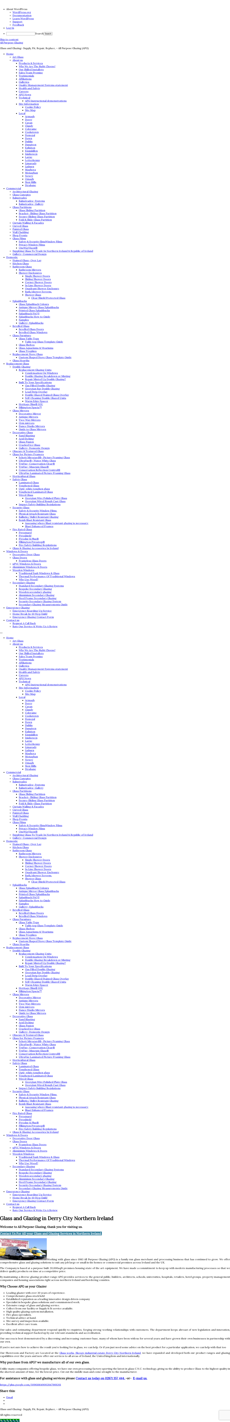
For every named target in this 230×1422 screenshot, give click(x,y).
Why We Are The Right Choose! (37, 66)
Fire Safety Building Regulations (38, 545)
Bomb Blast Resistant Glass (35, 520)
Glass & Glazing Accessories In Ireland (36, 548)
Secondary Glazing (24, 582)
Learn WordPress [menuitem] (23, 18)
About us (18, 60)
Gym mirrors (26, 423)
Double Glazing (22, 366)
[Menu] (1, 632)
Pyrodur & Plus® (29, 538)
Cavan (28, 122)
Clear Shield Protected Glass (48, 297)
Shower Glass (33, 294)
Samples (24, 319)
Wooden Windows (23, 570)
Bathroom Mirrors (30, 269)
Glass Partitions (22, 207)
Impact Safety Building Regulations (40, 504)
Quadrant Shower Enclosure (42, 288)
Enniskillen (31, 150)
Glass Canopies (22, 194)
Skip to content (9, 39)
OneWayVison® (28, 247)
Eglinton (30, 147)
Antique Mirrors (28, 416)
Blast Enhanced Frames (39, 526)
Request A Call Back (24, 623)
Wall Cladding (21, 232)
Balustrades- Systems (32, 200)
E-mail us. (140, 1378)
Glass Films (19, 238)
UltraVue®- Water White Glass (37, 460)
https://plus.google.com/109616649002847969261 (30, 1384)
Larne (28, 157)
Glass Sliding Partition (32, 210)
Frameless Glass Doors (32, 560)
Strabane (30, 185)
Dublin (29, 141)
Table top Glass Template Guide (44, 341)
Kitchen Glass (21, 263)
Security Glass (21, 507)
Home (10, 53)
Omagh (29, 179)
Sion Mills (30, 182)
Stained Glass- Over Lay (27, 260)
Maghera (30, 169)
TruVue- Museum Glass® (34, 466)
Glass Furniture (22, 335)
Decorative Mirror (30, 413)
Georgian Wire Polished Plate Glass (46, 498)
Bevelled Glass (21, 326)
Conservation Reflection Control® (39, 469)
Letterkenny (32, 160)
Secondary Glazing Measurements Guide (43, 604)
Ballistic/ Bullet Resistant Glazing (39, 516)
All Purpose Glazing (11, 42)
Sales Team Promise (31, 72)
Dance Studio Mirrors (32, 426)
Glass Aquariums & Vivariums (36, 347)
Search (39, 33)
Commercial (13, 188)
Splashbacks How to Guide (34, 316)
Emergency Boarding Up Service (32, 610)
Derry (28, 119)
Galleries (24, 82)
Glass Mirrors (21, 410)
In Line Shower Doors (38, 285)
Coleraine (31, 128)
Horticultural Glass (24, 476)
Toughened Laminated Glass (36, 491)
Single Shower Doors (37, 276)
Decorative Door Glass (26, 554)
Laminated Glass (29, 482)
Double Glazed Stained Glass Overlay (47, 394)
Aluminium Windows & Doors (30, 566)
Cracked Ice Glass (29, 444)
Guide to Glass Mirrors (32, 429)
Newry (29, 175)
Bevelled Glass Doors (31, 329)
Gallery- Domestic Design (34, 448)
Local (22, 113)
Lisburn (29, 166)
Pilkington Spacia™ (30, 407)
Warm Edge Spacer (36, 401)
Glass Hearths (21, 360)
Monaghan (31, 172)
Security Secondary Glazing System (40, 601)
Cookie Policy (33, 107)
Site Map (30, 110)
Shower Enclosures (30, 272)
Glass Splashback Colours (34, 304)
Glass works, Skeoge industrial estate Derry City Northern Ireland (100, 1352)
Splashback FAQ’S (29, 313)
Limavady (30, 163)
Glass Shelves (27, 344)
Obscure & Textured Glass (28, 451)
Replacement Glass (17, 363)
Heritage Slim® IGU (31, 404)
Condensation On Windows (41, 373)
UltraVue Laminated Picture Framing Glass (44, 473)
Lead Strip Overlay (36, 391)
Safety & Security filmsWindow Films (40, 241)
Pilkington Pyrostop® (32, 541)
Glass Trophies (28, 351)
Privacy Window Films (32, 244)
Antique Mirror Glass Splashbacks (39, 307)
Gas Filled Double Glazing (40, 385)
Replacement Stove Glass (28, 354)
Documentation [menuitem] (22, 15)
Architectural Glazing (25, 191)
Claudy (29, 125)
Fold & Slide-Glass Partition (35, 219)
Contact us (12, 620)
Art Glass (18, 57)
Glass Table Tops (29, 338)
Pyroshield (25, 535)
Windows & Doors (17, 551)
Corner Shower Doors (38, 282)
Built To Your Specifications (35, 382)
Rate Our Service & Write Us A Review (35, 626)
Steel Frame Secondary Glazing (37, 598)
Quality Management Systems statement (43, 85)
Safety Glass (20, 479)
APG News (25, 94)
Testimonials (26, 75)
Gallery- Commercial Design (29, 254)
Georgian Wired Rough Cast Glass (45, 501)
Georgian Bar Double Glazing (42, 388)
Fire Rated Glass (22, 529)
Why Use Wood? (28, 579)
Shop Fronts (20, 235)
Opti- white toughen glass (34, 488)
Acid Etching (26, 438)
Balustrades (20, 197)
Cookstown (32, 132)
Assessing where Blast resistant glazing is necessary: (56, 523)
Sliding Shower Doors (38, 279)
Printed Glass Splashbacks (34, 310)
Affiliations (25, 78)
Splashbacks (20, 301)
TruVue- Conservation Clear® (37, 463)
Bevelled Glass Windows (33, 332)
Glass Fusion (26, 441)
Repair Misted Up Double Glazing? (45, 379)
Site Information (29, 103)
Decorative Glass (23, 432)
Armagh (30, 116)
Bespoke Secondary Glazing (35, 588)
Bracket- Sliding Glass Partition (37, 213)
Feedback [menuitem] (18, 24)
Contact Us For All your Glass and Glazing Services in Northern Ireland (51, 1233)
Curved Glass (20, 225)
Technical (24, 97)
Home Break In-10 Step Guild (30, 613)
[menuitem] (118, 9)
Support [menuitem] (17, 21)
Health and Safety (29, 88)
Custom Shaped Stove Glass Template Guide (45, 357)
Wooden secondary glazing (35, 592)
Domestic (12, 257)
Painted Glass (21, 229)
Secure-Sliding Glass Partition (37, 216)
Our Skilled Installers (31, 69)
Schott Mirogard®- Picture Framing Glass (44, 457)
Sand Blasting (27, 435)
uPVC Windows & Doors (27, 563)
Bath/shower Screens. (38, 291)
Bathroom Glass (22, 266)
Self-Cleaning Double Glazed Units (45, 398)
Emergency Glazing (18, 607)
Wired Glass (26, 495)
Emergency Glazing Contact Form (33, 617)
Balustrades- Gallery (31, 204)
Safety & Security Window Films (38, 510)
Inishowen (31, 153)
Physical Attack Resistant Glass (37, 513)
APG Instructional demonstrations (46, 100)
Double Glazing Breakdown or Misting (47, 376)
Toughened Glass (29, 485)
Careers (23, 91)
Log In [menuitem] (10, 27)
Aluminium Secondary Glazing (36, 595)
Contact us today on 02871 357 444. (100, 1378)
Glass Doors (20, 557)
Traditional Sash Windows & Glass (39, 573)
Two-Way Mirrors (30, 419)
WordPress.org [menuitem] (22, 12)
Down (28, 138)
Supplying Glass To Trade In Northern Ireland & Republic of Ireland (53, 250)
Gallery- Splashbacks (31, 322)
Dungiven (30, 144)
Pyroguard (25, 532)
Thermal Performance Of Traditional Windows (47, 576)
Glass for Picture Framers (28, 454)
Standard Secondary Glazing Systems (41, 585)
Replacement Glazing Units (35, 369)
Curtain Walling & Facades (28, 222)
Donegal (30, 135)
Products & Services (31, 63)
